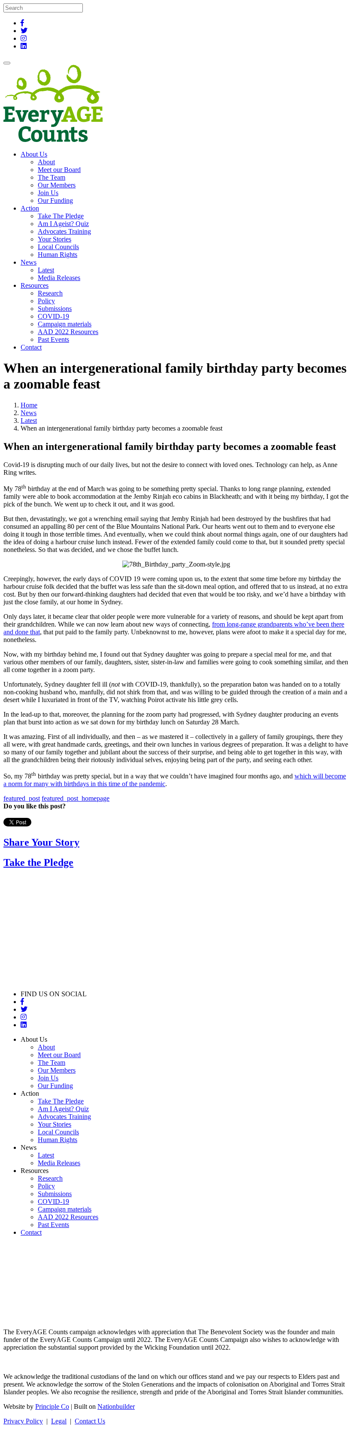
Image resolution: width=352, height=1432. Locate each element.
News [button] (28, 262)
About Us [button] (34, 154)
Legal (59, 1421)
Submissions (55, 308)
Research (50, 293)
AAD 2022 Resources (68, 331)
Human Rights (57, 254)
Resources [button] (35, 285)
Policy (46, 300)
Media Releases (59, 277)
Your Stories (54, 239)
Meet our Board (59, 169)
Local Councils (58, 246)
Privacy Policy (23, 1421)
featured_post (21, 798)
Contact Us (90, 1421)
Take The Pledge (61, 216)
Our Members (57, 185)
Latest (46, 270)
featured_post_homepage (75, 798)
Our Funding (55, 200)
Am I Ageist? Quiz (63, 223)
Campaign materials (64, 324)
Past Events (53, 339)
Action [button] (30, 208)
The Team (51, 177)
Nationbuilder (116, 1406)
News (28, 412)
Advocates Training (64, 231)
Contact (31, 347)
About (46, 162)
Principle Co (52, 1406)
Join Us (48, 192)
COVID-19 (53, 316)
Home (29, 405)
